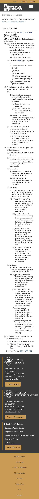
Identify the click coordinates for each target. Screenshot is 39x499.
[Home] (13, 7)
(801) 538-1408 (18, 376)
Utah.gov (19, 495)
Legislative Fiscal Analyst (14, 432)
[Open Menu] (31, 6)
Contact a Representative (15, 417)
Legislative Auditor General (14, 428)
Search (15, 1)
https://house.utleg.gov (12, 412)
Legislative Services (12, 439)
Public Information (13, 447)
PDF (21, 33)
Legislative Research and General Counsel (19, 435)
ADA (19, 489)
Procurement (19, 462)
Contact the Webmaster (19, 467)
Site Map (19, 478)
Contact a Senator (13, 384)
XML (31, 33)
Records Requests (19, 457)
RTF (26, 33)
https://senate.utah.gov (12, 379)
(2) (10, 155)
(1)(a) (19, 60)
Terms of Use (19, 484)
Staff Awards (9, 443)
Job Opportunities (19, 473)
